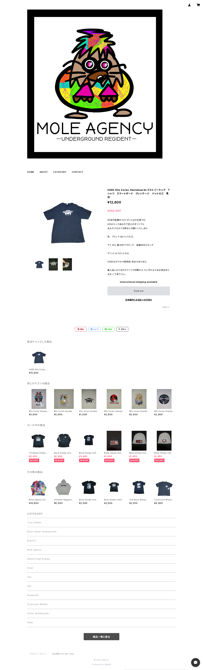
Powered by (98, 664)
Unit (29, 577)
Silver (30, 568)
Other (30, 622)
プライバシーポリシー (38, 654)
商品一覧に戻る (101, 636)
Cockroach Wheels (37, 604)
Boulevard (32, 595)
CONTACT (78, 172)
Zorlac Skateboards (38, 613)
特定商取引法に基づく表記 (63, 654)
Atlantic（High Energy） (39, 559)
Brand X (31, 540)
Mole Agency (34, 549)
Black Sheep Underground (41, 531)
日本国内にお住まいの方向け (138, 300)
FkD (29, 586)
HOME (30, 172)
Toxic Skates (34, 522)
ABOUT (44, 172)
